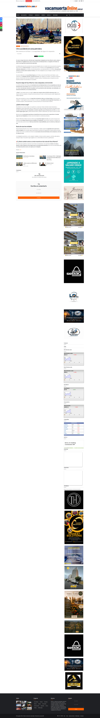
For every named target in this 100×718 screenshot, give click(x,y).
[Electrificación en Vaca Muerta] (19, 157)
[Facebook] (1, 18)
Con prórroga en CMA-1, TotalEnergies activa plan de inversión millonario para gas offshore (54, 158)
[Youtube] (1, 25)
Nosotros (53, 698)
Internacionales (36, 705)
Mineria (43, 15)
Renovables (44, 703)
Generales (37, 15)
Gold (65, 430)
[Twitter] (1, 21)
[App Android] (1, 30)
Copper (65, 433)
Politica (35, 707)
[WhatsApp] (1, 28)
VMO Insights (40, 707)
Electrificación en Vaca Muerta (28, 156)
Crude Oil (65, 424)
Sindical (49, 15)
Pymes (47, 705)
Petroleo (31, 15)
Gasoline (65, 427)
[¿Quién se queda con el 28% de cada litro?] (19, 164)
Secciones (55, 15)
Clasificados (77, 715)
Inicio (18, 15)
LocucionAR (42, 715)
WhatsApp (41, 56)
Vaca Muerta (23, 15)
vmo (20, 149)
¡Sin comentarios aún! (39, 175)
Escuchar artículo (25, 46)
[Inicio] (27, 6)
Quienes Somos (72, 715)
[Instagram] (1, 23)
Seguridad (18, 46)
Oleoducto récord (50, 163)
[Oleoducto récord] (43, 164)
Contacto (70, 698)
